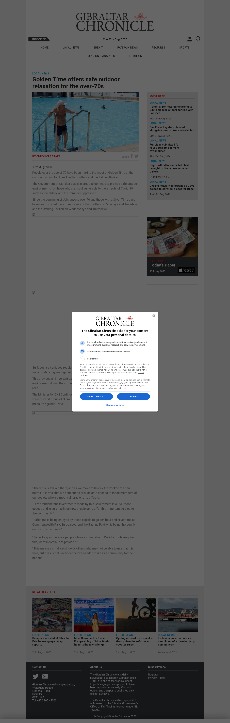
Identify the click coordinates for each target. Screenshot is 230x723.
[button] (115, 358)
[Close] (154, 315)
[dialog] (115, 362)
